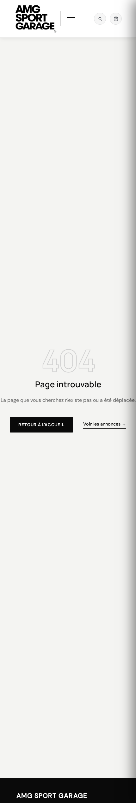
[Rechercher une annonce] (100, 19)
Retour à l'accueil (41, 424)
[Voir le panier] (116, 19)
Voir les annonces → (104, 424)
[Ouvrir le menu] (71, 19)
